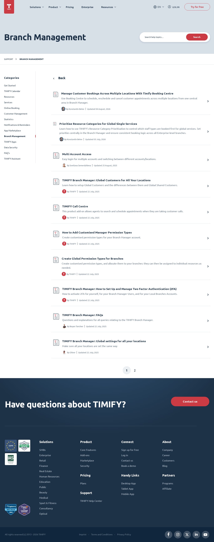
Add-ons (84, 455)
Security (84, 465)
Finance (43, 465)
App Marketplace (12, 130)
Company (167, 449)
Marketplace (87, 460)
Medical (43, 497)
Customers (168, 460)
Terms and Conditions (101, 534)
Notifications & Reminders (17, 125)
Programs (167, 483)
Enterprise (87, 6)
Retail (42, 460)
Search (196, 37)
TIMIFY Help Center (91, 500)
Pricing (70, 6)
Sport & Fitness (47, 503)
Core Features (88, 449)
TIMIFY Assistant (12, 158)
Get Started (10, 85)
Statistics (8, 119)
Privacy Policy (124, 534)
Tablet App (127, 488)
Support (8, 59)
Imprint (82, 534)
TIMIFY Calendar (12, 91)
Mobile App (127, 494)
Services (8, 102)
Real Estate (45, 471)
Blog (164, 465)
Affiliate (167, 488)
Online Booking (11, 108)
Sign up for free (130, 449)
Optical (43, 513)
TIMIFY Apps (10, 142)
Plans (83, 483)
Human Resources (49, 476)
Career (166, 455)
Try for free (197, 6)
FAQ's (7, 153)
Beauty (43, 492)
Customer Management (15, 113)
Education (44, 481)
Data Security (10, 147)
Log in (124, 455)
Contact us (190, 401)
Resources (9, 97)
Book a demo (128, 465)
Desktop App (128, 483)
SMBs (42, 449)
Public (42, 487)
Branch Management (32, 59)
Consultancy (46, 508)
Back (61, 78)
